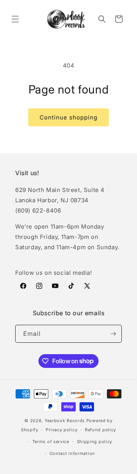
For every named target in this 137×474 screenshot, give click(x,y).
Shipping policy (95, 441)
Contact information (72, 453)
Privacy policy (61, 429)
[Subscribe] (113, 334)
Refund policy (100, 429)
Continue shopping (68, 117)
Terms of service (50, 441)
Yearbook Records (65, 420)
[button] (15, 19)
